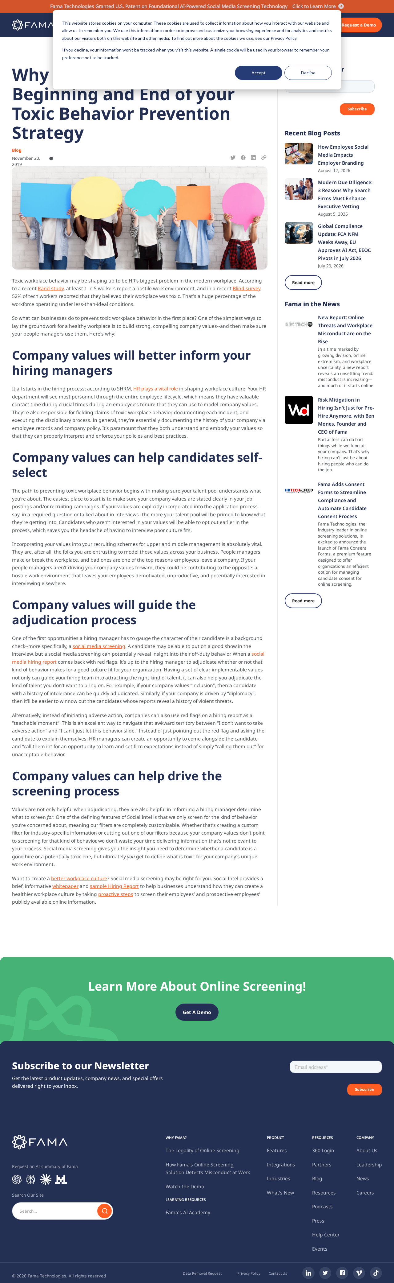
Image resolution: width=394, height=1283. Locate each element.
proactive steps (115, 894)
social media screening (99, 646)
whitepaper (65, 886)
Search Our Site (28, 1195)
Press (318, 1220)
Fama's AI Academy (188, 1212)
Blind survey (246, 288)
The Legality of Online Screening (202, 1150)
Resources (324, 1192)
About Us (366, 1150)
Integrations (281, 1164)
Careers (365, 1192)
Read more (303, 282)
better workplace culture (79, 878)
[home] (33, 24)
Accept (258, 72)
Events (320, 1248)
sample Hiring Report (114, 886)
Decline (308, 72)
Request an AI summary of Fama (45, 1166)
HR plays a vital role (155, 388)
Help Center (326, 1234)
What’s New (280, 1192)
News (362, 1178)
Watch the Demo (185, 1186)
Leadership (369, 1164)
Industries (278, 1178)
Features (277, 1150)
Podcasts (322, 1206)
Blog (317, 1178)
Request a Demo (359, 25)
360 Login (323, 1150)
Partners (322, 1164)
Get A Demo (197, 1012)
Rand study (51, 288)
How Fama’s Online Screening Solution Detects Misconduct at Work (208, 1168)
